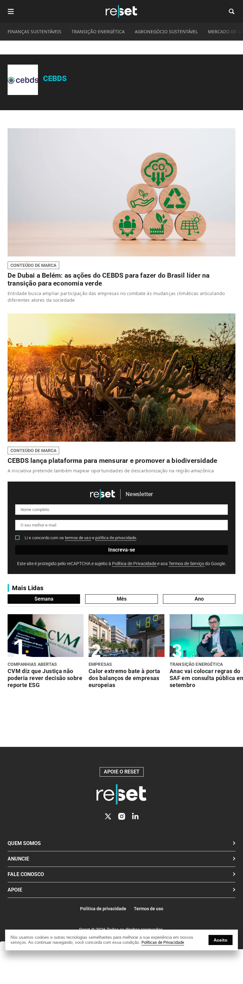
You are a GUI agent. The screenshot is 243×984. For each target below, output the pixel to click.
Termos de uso (148, 908)
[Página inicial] (121, 794)
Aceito (220, 940)
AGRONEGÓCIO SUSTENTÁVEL (166, 31)
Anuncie (18, 859)
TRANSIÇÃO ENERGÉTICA (98, 31)
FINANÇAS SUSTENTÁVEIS (34, 31)
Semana (43, 599)
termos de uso (78, 537)
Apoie (15, 890)
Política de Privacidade (134, 563)
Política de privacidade (103, 908)
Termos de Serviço (187, 563)
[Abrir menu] (11, 11)
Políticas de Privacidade (162, 942)
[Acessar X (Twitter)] (108, 816)
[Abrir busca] (231, 11)
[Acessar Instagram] (121, 816)
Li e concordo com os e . (81, 537)
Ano (199, 599)
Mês (122, 599)
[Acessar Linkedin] (135, 816)
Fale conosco (26, 874)
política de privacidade (115, 537)
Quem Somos (24, 843)
